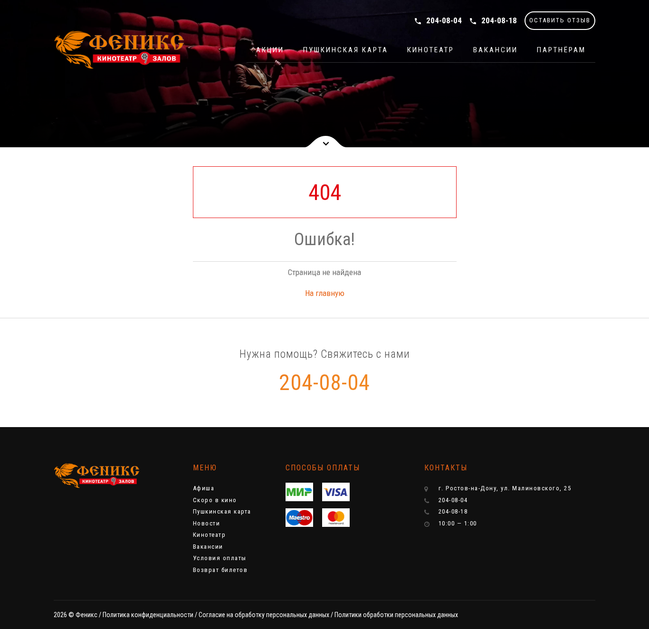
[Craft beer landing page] (96, 476)
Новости (206, 523)
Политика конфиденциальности (148, 615)
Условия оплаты (220, 558)
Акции (270, 50)
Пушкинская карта (345, 50)
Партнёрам (561, 50)
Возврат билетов (220, 569)
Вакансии (495, 50)
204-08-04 (438, 20)
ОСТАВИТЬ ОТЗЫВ (560, 20)
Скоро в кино (215, 500)
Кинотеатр (430, 50)
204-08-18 (493, 20)
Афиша (204, 488)
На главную (324, 293)
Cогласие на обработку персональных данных (264, 615)
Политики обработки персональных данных (396, 615)
